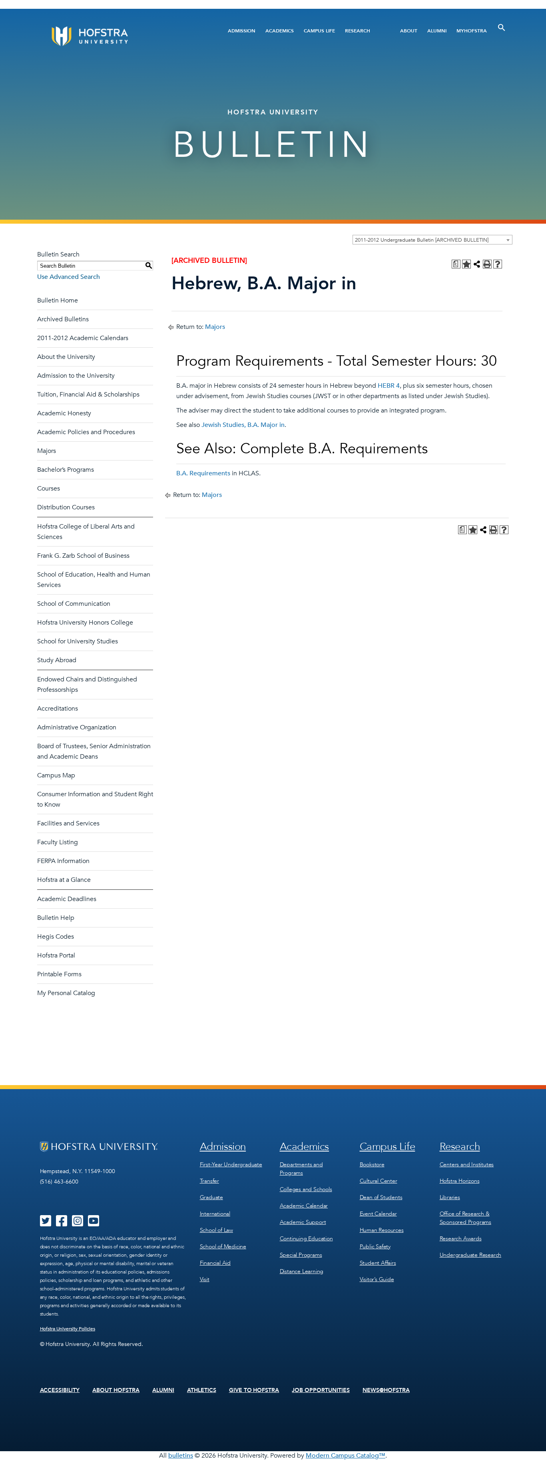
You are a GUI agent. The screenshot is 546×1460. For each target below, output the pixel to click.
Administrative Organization (76, 727)
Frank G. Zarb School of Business (83, 555)
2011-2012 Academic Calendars (82, 338)
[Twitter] (45, 1223)
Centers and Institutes (467, 1164)
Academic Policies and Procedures (86, 432)
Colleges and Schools (306, 1189)
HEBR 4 (389, 385)
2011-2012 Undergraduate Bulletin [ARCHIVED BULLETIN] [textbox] (421, 240)
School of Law (216, 1230)
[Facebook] (61, 1223)
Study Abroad (56, 660)
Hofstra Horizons (460, 1181)
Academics (279, 31)
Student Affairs (378, 1263)
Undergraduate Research (471, 1255)
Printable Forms (59, 974)
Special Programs (301, 1255)
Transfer (209, 1181)
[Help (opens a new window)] (497, 264)
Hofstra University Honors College (85, 622)
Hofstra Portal (56, 955)
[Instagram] (77, 1223)
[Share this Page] (476, 264)
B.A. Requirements (203, 473)
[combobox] (432, 239)
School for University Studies (77, 641)
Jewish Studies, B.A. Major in (243, 425)
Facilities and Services (68, 823)
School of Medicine (223, 1246)
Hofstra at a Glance (64, 879)
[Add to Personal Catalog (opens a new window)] (466, 264)
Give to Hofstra (254, 1390)
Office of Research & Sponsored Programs (465, 1218)
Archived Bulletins (63, 319)
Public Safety (375, 1246)
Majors (46, 451)
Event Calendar (378, 1214)
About (408, 31)
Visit (204, 1279)
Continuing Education (306, 1238)
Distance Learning (302, 1271)
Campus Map (56, 775)
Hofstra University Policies (68, 1329)
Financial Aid (215, 1263)
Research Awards (461, 1238)
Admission (241, 31)
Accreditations (57, 708)
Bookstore (372, 1164)
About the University (66, 356)
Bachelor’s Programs (65, 469)
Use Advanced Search (68, 276)
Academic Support (303, 1222)
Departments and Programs (301, 1169)
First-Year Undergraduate (231, 1164)
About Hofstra (115, 1390)
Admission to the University (76, 375)
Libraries (450, 1197)
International (215, 1214)
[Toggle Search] (501, 27)
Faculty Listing (57, 842)
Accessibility (60, 1390)
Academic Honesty (64, 413)
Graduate (211, 1197)
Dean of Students (381, 1197)
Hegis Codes (55, 936)
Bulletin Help (55, 917)
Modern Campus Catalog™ (345, 1455)
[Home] (120, 36)
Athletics (201, 1390)
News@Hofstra (386, 1390)
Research (357, 31)
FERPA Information (63, 861)
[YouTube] (93, 1223)
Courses (48, 488)
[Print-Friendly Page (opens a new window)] (487, 264)
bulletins (180, 1455)
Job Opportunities (321, 1390)
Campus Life (319, 31)
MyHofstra (471, 31)
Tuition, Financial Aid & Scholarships (88, 394)
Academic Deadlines (66, 899)
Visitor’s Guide (377, 1279)
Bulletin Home (57, 300)
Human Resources (382, 1230)
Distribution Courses (66, 507)
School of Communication (73, 603)
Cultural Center (378, 1181)
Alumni (436, 31)
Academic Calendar (304, 1206)
